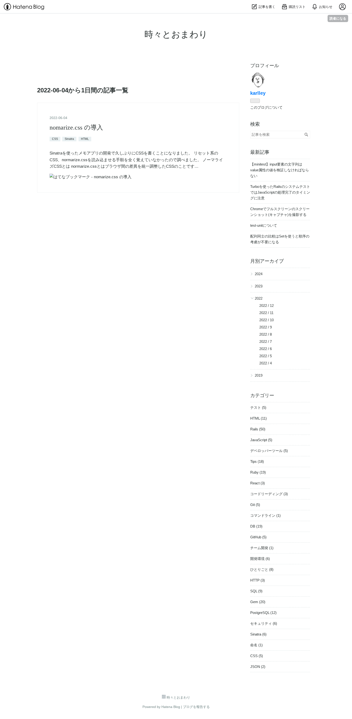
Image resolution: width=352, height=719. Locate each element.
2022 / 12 (266, 305)
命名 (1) (256, 645)
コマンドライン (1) (265, 515)
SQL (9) (256, 591)
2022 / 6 (265, 349)
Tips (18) (257, 461)
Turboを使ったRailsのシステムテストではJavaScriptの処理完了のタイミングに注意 (280, 192)
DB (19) (256, 526)
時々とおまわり (176, 34)
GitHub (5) (258, 537)
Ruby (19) (258, 472)
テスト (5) (258, 407)
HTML (85, 139)
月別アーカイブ (267, 261)
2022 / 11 (266, 313)
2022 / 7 (265, 341)
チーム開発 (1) (261, 548)
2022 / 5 (265, 356)
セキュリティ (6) (263, 623)
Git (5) (255, 505)
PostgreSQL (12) (263, 613)
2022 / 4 (265, 363)
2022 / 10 (266, 320)
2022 (258, 298)
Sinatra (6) (258, 634)
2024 (258, 274)
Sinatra (69, 139)
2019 (258, 375)
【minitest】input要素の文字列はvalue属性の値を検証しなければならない (279, 170)
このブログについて (266, 107)
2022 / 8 (265, 334)
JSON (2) (257, 667)
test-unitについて (263, 225)
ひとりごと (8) (261, 569)
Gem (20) (257, 602)
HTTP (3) (257, 580)
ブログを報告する (196, 707)
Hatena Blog (170, 707)
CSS (55, 139)
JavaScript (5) (261, 440)
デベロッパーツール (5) (269, 451)
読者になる (337, 18)
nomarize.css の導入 (76, 127)
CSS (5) (256, 656)
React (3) (257, 483)
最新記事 (259, 152)
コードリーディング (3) (269, 494)
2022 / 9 (265, 327)
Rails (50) (257, 429)
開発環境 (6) (260, 559)
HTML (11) (258, 418)
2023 (258, 286)
